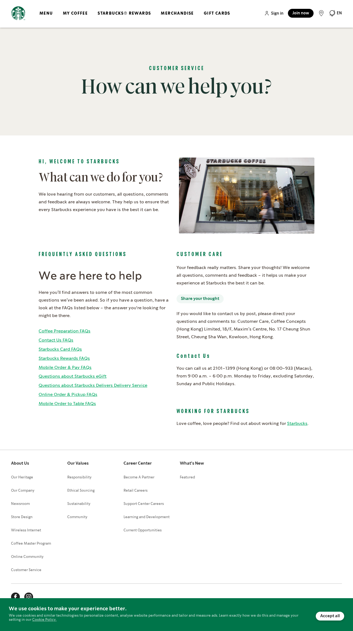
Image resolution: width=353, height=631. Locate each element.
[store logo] (18, 13)
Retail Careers (136, 490)
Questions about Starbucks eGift (72, 376)
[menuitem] (46, 18)
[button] (335, 13)
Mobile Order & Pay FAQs (65, 368)
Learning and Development (147, 517)
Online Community (27, 557)
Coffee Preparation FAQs (64, 331)
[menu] (133, 18)
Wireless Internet (26, 530)
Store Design (22, 517)
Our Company (22, 490)
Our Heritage (22, 477)
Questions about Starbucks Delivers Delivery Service (93, 386)
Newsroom (20, 504)
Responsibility (79, 477)
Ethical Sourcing (81, 490)
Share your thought (200, 299)
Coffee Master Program (31, 543)
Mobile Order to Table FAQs (67, 404)
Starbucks (297, 424)
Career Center (138, 463)
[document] (176, 614)
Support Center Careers (144, 504)
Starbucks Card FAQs (60, 349)
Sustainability (78, 504)
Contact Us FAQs (56, 340)
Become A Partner (139, 477)
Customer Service (26, 570)
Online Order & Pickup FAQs (68, 395)
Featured (187, 477)
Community (77, 517)
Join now (300, 13)
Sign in (277, 13)
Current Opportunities (143, 530)
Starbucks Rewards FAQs (64, 358)
